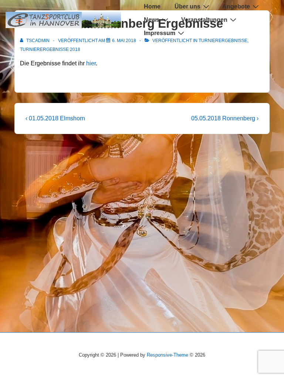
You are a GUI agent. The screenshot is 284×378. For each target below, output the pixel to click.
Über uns (187, 6)
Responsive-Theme (167, 355)
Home (152, 6)
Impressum (159, 33)
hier (91, 63)
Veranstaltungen (204, 20)
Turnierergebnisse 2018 (50, 49)
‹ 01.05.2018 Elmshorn (55, 118)
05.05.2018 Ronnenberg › (224, 118)
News (151, 20)
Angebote (236, 6)
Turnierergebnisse (223, 40)
